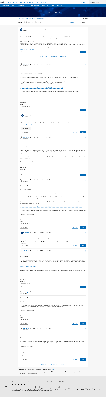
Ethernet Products (40, 18)
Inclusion (56, 381)
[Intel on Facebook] (13, 384)
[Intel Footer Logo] (6, 386)
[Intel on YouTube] (22, 384)
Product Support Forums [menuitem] (34, 5)
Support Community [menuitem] (5, 5)
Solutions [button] (22, 2)
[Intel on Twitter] (16, 384)
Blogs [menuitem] (52, 5)
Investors (36, 381)
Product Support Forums (30, 18)
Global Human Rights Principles (87, 389)
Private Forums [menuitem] (60, 5)
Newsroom (30, 381)
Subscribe (72, 22)
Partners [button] (37, 2)
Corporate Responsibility (48, 381)
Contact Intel (24, 381)
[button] (85, 29)
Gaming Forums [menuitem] (45, 5)
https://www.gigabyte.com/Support (28, 266)
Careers (40, 381)
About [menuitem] (13, 5)
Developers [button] (30, 2)
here (53, 369)
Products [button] (8, 2)
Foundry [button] (43, 2)
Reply (83, 52)
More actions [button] (82, 22)
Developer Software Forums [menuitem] (21, 5)
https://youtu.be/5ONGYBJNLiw (27, 49)
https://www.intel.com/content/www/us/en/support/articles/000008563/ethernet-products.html (41, 87)
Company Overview (16, 381)
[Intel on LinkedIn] (19, 384)
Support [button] (15, 2)
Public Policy (62, 381)
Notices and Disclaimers (34, 389)
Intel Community (21, 18)
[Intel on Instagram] (25, 384)
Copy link (75, 110)
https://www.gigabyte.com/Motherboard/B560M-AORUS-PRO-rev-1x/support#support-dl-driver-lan (47, 124)
